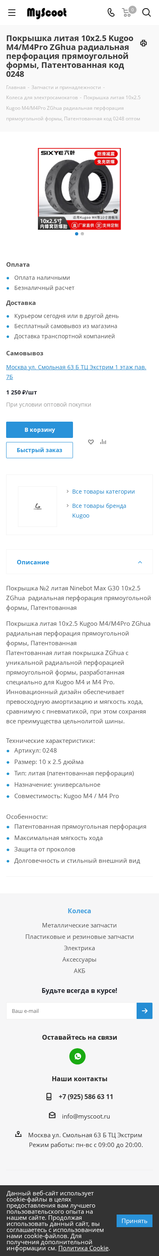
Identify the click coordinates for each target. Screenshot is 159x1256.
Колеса (79, 910)
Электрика (79, 948)
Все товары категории (103, 491)
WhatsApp (77, 1056)
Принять (134, 1221)
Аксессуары (79, 959)
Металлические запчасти (79, 925)
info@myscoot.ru (86, 1116)
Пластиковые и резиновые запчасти (79, 936)
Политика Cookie (83, 1248)
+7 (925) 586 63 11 (86, 1096)
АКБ (79, 970)
